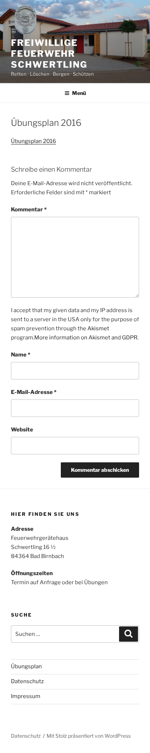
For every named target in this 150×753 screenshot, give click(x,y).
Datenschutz (27, 681)
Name (20, 354)
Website (22, 429)
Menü (79, 93)
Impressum (25, 696)
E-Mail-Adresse (33, 392)
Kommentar (29, 209)
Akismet (98, 328)
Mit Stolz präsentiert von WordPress (89, 736)
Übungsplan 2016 (33, 141)
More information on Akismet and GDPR (85, 337)
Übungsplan (26, 666)
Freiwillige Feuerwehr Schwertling (49, 53)
